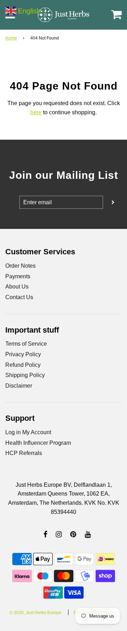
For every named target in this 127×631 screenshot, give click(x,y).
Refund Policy (23, 365)
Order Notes (20, 266)
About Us (17, 287)
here (36, 112)
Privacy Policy (23, 354)
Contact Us (19, 297)
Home (11, 38)
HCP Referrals (23, 453)
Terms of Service (26, 344)
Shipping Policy (25, 375)
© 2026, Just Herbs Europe (35, 612)
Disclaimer (18, 386)
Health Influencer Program (38, 443)
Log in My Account (28, 432)
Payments (17, 276)
